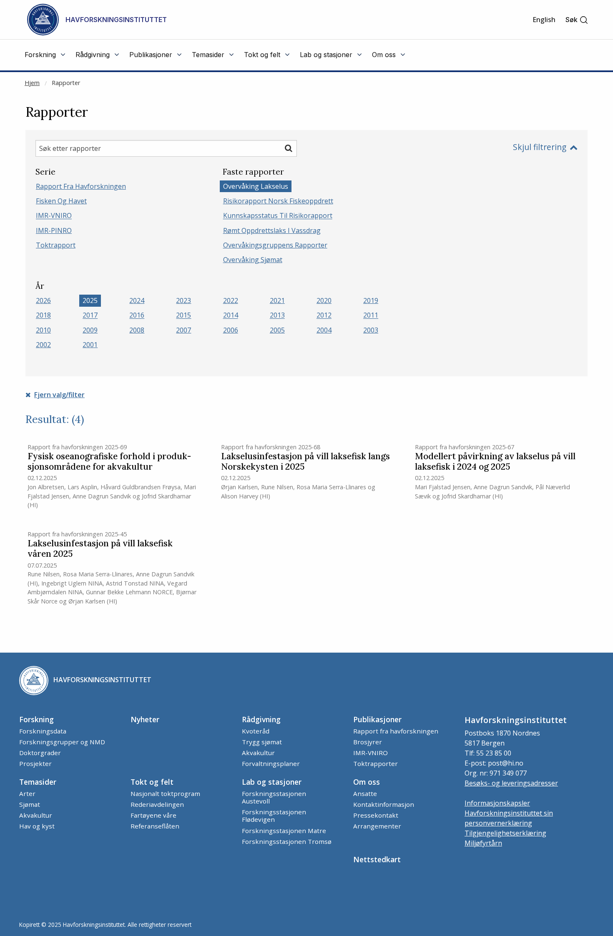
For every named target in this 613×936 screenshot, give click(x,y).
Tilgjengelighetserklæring (505, 833)
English (544, 19)
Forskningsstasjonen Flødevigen (274, 815)
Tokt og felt (152, 782)
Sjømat (29, 804)
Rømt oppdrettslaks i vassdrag (272, 230)
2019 (370, 300)
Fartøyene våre (153, 815)
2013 (277, 315)
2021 (277, 300)
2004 (324, 330)
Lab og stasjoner (271, 782)
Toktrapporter (375, 763)
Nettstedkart (377, 859)
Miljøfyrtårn (483, 843)
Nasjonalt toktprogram (165, 793)
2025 (90, 300)
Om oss (366, 782)
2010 (43, 330)
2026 (43, 300)
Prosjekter (35, 763)
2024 (136, 300)
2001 (90, 344)
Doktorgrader (40, 752)
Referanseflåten (155, 826)
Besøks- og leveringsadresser (511, 783)
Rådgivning (261, 719)
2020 (324, 300)
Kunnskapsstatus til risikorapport (277, 215)
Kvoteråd (255, 731)
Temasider (37, 782)
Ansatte (365, 793)
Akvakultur (258, 752)
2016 (136, 315)
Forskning (36, 719)
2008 (136, 330)
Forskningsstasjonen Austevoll (274, 797)
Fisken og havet (61, 200)
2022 (230, 300)
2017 (90, 315)
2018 (43, 315)
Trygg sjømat (262, 742)
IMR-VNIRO (54, 215)
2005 (277, 330)
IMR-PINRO (54, 230)
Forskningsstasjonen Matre (284, 830)
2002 (43, 344)
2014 (230, 315)
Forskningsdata (42, 731)
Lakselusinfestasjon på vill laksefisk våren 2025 (100, 548)
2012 (324, 315)
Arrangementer (377, 826)
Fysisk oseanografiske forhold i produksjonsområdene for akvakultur (109, 461)
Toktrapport (55, 245)
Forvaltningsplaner (271, 763)
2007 (183, 330)
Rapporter (66, 83)
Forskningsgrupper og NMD (62, 742)
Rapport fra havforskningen (81, 186)
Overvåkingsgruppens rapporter (275, 245)
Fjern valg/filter (59, 394)
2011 (370, 315)
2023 (183, 300)
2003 (370, 330)
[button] (576, 20)
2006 (230, 330)
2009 (90, 330)
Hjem (32, 83)
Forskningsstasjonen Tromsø (287, 841)
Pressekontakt (375, 815)
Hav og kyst (37, 826)
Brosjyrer (367, 742)
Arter (27, 793)
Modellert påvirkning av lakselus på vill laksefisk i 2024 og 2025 (495, 461)
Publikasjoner (377, 719)
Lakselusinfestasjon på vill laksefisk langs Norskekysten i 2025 (305, 461)
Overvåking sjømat (252, 259)
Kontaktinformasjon (383, 804)
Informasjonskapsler (497, 803)
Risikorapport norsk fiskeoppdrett (278, 200)
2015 (183, 315)
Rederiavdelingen (157, 804)
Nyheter (145, 719)
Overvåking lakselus (255, 186)
